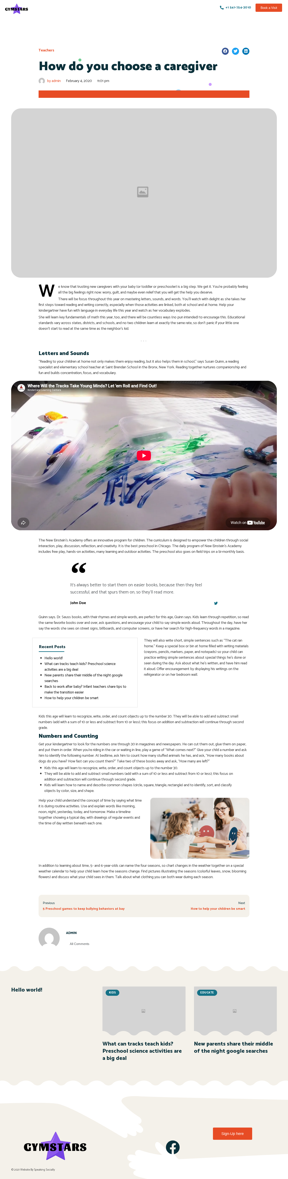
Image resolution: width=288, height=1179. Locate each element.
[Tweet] (216, 603)
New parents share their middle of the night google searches (83, 678)
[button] (269, 8)
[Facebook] (172, 1147)
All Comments (79, 944)
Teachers (46, 50)
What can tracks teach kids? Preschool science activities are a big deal (80, 667)
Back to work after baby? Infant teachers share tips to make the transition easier (85, 690)
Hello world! (53, 658)
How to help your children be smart (71, 698)
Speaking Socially (44, 1169)
